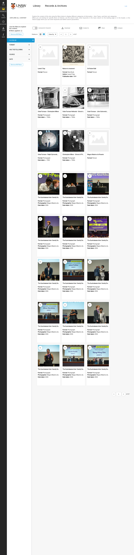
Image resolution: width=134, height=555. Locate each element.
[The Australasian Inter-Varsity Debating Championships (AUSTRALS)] (48, 184)
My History (3, 24)
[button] (84, 28)
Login (3, 30)
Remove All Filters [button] (16, 34)
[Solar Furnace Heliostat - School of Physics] (73, 98)
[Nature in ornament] (73, 55)
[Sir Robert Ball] (98, 55)
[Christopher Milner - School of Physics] (73, 141)
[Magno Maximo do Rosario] (98, 141)
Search (3, 17)
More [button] (3, 37)
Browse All (3, 11)
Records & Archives (56, 5)
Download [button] (65, 28)
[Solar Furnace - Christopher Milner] (48, 98)
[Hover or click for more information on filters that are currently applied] (21, 31)
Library (37, 5)
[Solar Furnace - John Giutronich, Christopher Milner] (98, 98)
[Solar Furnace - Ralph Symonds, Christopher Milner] (48, 141)
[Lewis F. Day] (48, 55)
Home (3, 4)
